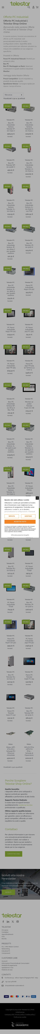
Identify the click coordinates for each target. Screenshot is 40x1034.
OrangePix (26, 535)
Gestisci (28, 516)
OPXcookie (14, 535)
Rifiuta (12, 516)
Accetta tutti (20, 522)
